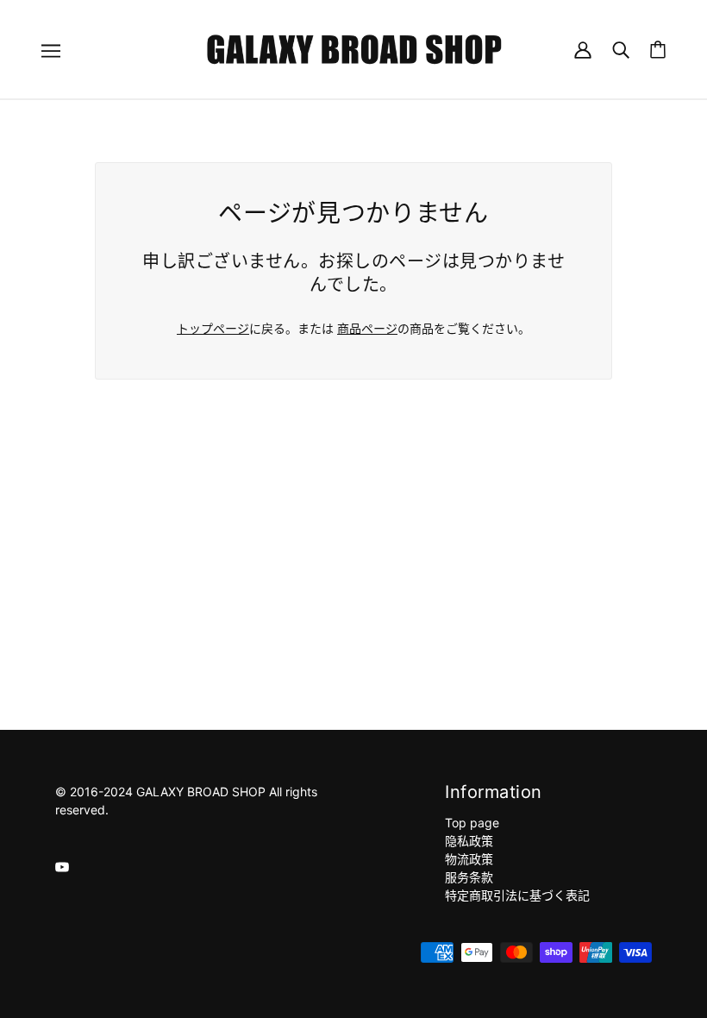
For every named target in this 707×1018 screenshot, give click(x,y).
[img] (62, 866)
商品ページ (367, 328)
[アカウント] (582, 48)
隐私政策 (469, 840)
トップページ (213, 328)
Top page (472, 822)
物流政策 (469, 858)
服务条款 (469, 877)
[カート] (657, 49)
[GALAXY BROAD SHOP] (354, 48)
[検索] (620, 48)
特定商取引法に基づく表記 (517, 895)
